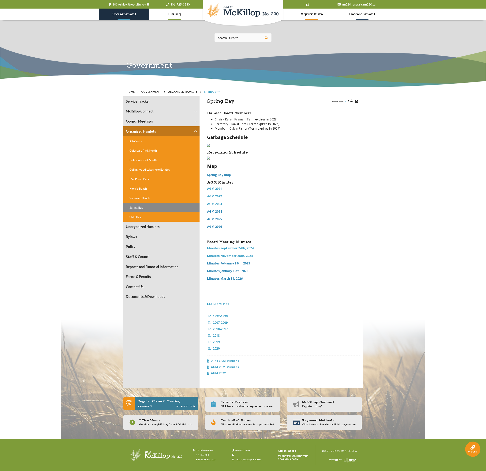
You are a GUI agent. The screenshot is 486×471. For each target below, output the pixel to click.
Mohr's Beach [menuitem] (138, 188)
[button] (196, 111)
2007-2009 (220, 323)
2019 (216, 342)
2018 (216, 335)
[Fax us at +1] (308, 4)
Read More (144, 406)
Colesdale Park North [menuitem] (143, 150)
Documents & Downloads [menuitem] (145, 296)
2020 (216, 348)
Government (151, 91)
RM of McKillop (243, 13)
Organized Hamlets (183, 91)
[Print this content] (356, 101)
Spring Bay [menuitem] (136, 207)
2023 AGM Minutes (225, 361)
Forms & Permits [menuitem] (138, 277)
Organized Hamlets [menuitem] (141, 131)
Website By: (335, 460)
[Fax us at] (248, 455)
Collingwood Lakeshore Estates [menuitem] (149, 169)
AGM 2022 (214, 196)
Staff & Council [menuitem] (137, 257)
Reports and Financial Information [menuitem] (152, 267)
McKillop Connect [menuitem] (140, 111)
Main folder (218, 304)
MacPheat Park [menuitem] (139, 179)
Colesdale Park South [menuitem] (143, 160)
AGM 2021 (214, 189)
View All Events (184, 406)
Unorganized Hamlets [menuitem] (143, 227)
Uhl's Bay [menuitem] (135, 217)
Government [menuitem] (124, 14)
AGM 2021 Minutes (225, 367)
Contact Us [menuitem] (135, 287)
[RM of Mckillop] (156, 455)
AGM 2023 (214, 204)
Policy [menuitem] (130, 247)
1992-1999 (220, 316)
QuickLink (472, 449)
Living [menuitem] (174, 14)
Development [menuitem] (362, 14)
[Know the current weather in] (359, 67)
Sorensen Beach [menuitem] (139, 198)
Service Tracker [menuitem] (138, 101)
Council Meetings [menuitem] (139, 121)
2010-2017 (220, 329)
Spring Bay (212, 91)
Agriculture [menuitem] (311, 14)
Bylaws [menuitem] (131, 237)
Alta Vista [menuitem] (135, 141)
